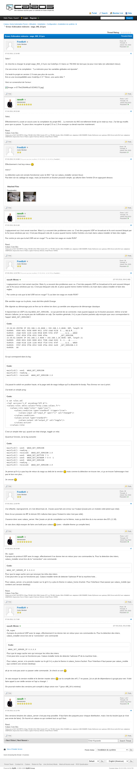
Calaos (27, 764)
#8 (131, 619)
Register (33, 18)
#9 (131, 710)
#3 (131, 159)
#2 (131, 111)
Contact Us (19, 764)
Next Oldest (11, 740)
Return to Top (37, 764)
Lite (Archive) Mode (50, 764)
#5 (131, 273)
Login (25, 18)
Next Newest (22, 740)
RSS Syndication (82, 764)
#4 (131, 225)
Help (130, 13)
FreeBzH (21, 42)
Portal (94, 13)
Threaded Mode (126, 36)
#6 (131, 503)
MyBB (14, 768)
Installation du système (66, 24)
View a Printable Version (14, 749)
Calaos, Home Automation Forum (16, 24)
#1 (131, 53)
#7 (131, 548)
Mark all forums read (66, 764)
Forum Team (8, 764)
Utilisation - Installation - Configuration (43, 24)
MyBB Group (30, 768)
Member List (118, 13)
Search (105, 13)
